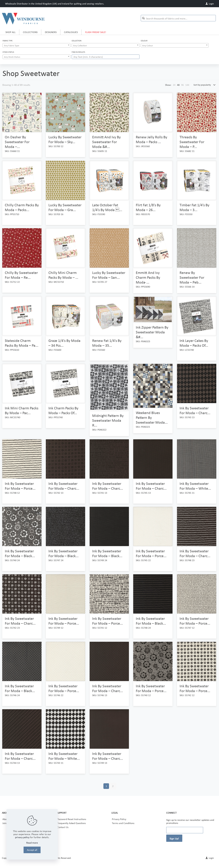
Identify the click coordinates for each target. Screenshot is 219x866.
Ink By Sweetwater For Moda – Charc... (195, 410)
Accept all (32, 849)
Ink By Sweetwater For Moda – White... (195, 486)
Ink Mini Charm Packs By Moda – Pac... (21, 410)
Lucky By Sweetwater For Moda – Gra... (64, 207)
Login (211, 3)
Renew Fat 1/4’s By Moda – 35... (107, 343)
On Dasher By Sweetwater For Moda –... (17, 142)
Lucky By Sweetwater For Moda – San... (108, 275)
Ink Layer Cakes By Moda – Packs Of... (194, 343)
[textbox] (36, 45)
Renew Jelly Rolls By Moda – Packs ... (151, 139)
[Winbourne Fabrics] (23, 18)
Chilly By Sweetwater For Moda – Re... (21, 275)
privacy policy (22, 837)
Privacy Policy (119, 819)
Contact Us (62, 827)
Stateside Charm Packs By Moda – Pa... (21, 343)
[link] (174, 84)
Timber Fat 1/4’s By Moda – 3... (194, 207)
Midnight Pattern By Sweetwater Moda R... (108, 420)
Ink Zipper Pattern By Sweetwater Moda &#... (152, 332)
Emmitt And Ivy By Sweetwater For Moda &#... (106, 142)
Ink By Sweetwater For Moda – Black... (20, 553)
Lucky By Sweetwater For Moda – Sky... (64, 139)
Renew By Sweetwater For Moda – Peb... (192, 277)
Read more (32, 842)
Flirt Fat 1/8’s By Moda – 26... (148, 207)
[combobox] (36, 45)
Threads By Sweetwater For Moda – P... (192, 142)
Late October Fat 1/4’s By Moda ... (107, 207)
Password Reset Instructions (71, 819)
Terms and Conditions (123, 823)
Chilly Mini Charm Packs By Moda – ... (63, 275)
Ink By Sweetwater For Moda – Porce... (20, 486)
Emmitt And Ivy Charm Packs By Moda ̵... (148, 277)
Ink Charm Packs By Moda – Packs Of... (63, 410)
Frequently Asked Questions (71, 823)
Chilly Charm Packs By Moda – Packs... (22, 207)
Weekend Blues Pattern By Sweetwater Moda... (152, 417)
